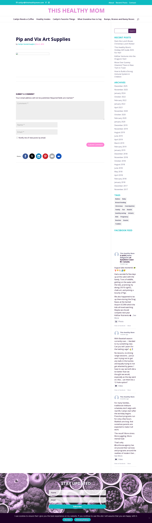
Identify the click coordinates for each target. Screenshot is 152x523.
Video (120, 386)
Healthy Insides (43, 19)
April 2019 (118, 139)
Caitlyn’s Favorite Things (64, 19)
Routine (118, 220)
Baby (124, 199)
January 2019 (119, 150)
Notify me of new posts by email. (32, 138)
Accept (68, 519)
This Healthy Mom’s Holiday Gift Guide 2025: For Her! (124, 50)
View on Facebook (119, 325)
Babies (117, 199)
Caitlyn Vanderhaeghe (26, 44)
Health (129, 210)
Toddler (118, 224)
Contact (132, 2)
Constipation (129, 206)
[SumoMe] (59, 156)
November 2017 (121, 189)
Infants (131, 213)
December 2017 (120, 186)
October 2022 (120, 97)
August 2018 (119, 164)
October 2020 (120, 114)
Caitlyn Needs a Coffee (23, 19)
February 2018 (120, 178)
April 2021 (118, 107)
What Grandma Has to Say (90, 19)
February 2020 (120, 118)
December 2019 (120, 125)
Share (129, 325)
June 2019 (118, 136)
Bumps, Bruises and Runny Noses (119, 19)
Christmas (119, 206)
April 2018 (118, 175)
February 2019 (120, 146)
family (117, 210)
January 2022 (119, 104)
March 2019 (119, 143)
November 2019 (121, 129)
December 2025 (120, 86)
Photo (121, 321)
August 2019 (119, 132)
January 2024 (119, 93)
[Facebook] (25, 156)
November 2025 (121, 89)
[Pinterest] (45, 156)
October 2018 (120, 161)
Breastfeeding (120, 202)
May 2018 (118, 171)
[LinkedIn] (39, 156)
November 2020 (121, 111)
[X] (32, 156)
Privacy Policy (82, 519)
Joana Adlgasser (125, 256)
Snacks (125, 220)
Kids (116, 217)
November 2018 (121, 157)
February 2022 (120, 100)
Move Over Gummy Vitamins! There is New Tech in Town (124, 65)
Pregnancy (124, 217)
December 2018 (120, 154)
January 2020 (119, 121)
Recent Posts (121, 2)
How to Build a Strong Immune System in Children (123, 74)
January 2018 (119, 182)
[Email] (52, 156)
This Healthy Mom (127, 253)
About (111, 2)
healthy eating (120, 213)
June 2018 (118, 168)
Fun (123, 210)
